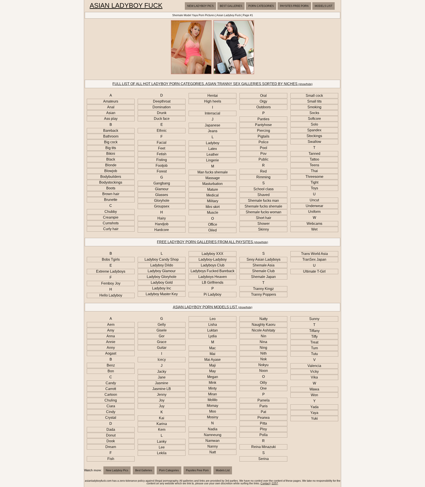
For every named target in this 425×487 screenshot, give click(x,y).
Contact (265, 483)
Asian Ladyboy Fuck (126, 5)
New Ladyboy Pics (200, 6)
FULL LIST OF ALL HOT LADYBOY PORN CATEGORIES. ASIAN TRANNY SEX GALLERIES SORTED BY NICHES (212, 84)
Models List (323, 6)
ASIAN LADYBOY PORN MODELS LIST (212, 307)
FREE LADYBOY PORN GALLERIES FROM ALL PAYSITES (212, 242)
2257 (275, 483)
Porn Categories (261, 6)
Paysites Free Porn (294, 6)
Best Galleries (231, 6)
